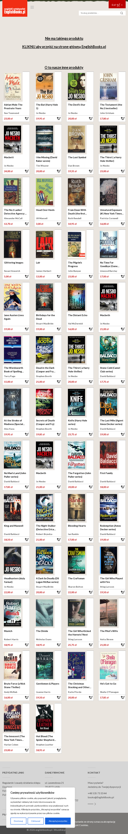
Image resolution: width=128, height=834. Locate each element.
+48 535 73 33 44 (97, 793)
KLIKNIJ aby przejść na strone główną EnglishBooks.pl (64, 47)
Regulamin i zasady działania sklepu (21, 782)
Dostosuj (18, 821)
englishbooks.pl (43, 829)
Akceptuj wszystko (58, 821)
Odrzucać (35, 821)
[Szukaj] (122, 13)
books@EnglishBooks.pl (101, 797)
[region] (40, 807)
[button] (16, 118)
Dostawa (7, 786)
